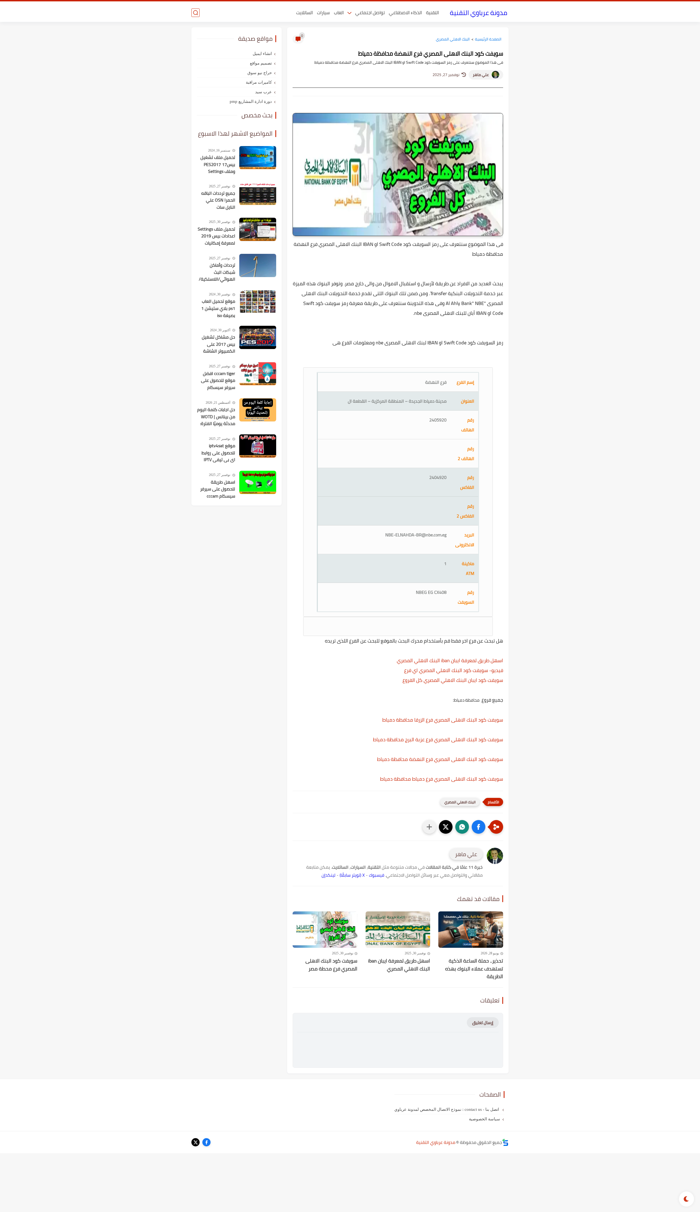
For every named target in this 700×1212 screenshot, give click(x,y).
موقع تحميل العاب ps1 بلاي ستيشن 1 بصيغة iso (218, 308)
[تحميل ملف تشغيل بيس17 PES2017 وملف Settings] (257, 157)
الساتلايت (304, 12)
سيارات (323, 12)
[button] (478, 827)
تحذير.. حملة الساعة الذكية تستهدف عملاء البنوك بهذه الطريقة (474, 969)
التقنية (432, 12)
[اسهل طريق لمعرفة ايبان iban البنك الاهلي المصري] (398, 929)
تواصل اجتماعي (370, 12)
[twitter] (195, 1142)
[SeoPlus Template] (505, 1142)
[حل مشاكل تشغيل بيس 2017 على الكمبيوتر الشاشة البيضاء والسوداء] (257, 337)
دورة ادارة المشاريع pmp (251, 101)
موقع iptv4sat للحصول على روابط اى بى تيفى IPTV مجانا (218, 453)
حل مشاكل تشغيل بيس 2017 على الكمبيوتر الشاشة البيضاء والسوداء (218, 344)
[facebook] (206, 1142)
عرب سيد (263, 92)
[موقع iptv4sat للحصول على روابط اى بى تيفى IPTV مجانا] (257, 446)
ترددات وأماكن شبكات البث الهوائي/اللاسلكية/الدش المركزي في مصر (217, 272)
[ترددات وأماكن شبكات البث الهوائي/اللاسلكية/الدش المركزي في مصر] (257, 265)
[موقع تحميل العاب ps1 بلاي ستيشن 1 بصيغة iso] (257, 301)
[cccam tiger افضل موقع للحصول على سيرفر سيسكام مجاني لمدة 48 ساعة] (257, 373)
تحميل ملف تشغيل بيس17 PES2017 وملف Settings (217, 164)
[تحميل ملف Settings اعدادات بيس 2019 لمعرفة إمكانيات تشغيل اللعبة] (257, 229)
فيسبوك (376, 875)
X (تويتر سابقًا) (352, 875)
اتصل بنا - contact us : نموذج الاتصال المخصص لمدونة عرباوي (447, 1109)
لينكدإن (329, 875)
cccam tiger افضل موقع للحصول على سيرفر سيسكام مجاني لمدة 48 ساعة (218, 380)
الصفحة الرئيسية (488, 39)
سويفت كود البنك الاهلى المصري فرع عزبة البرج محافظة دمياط (438, 739)
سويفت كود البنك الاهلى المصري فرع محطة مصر (331, 965)
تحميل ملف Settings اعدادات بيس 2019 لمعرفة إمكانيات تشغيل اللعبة (216, 236)
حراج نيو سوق (259, 73)
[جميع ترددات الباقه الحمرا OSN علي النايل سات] (257, 193)
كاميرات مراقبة (259, 82)
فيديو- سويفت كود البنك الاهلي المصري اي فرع (453, 670)
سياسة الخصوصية (484, 1119)
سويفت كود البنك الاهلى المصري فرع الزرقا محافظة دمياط (442, 719)
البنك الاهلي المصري (453, 39)
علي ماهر (481, 74)
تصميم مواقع (261, 63)
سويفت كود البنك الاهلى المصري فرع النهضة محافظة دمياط (440, 759)
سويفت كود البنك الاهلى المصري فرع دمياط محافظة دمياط (441, 778)
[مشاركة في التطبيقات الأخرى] (429, 827)
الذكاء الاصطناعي (405, 12)
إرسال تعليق (482, 1023)
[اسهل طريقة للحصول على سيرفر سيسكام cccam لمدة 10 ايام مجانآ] (257, 482)
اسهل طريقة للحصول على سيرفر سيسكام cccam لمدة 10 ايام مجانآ (217, 489)
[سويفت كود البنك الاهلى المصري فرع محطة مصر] (325, 929)
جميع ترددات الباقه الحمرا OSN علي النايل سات (218, 200)
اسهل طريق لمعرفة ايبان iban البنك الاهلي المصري (450, 660)
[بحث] (195, 12)
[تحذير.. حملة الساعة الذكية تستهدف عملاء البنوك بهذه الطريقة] (470, 929)
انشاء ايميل (262, 53)
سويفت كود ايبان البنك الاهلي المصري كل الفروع (452, 680)
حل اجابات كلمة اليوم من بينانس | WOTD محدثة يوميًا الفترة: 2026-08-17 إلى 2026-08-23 (216, 417)
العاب (339, 12)
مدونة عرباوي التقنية (478, 13)
